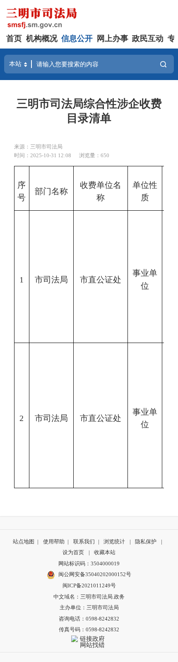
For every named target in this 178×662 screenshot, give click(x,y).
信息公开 (77, 38)
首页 (14, 38)
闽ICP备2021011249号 (89, 585)
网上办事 (112, 38)
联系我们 (84, 541)
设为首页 (73, 552)
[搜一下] (163, 64)
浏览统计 (114, 541)
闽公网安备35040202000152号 (94, 574)
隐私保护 (145, 541)
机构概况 (42, 38)
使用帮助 (54, 541)
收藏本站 (104, 552)
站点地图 (23, 541)
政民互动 (148, 38)
